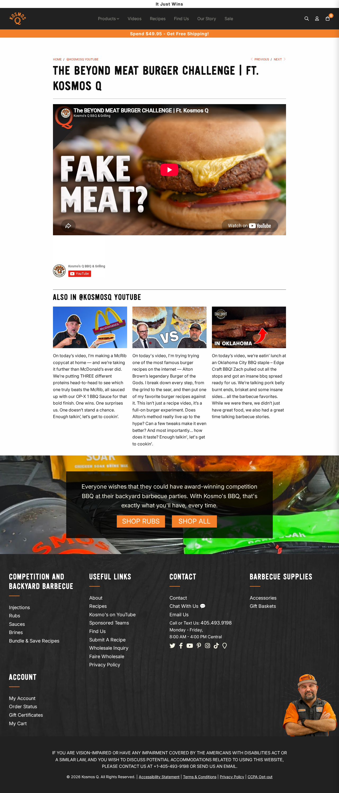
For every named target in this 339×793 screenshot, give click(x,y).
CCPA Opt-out (260, 776)
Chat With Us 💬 (188, 606)
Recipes (158, 18)
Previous (261, 59)
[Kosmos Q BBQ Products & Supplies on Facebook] (181, 646)
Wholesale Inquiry (108, 648)
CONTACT (183, 577)
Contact (178, 598)
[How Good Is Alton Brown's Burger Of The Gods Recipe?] (169, 327)
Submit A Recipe (107, 640)
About (95, 598)
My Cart (18, 723)
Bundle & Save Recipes (34, 641)
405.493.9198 (216, 623)
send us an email (216, 766)
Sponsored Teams (109, 623)
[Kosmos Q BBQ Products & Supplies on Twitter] (172, 646)
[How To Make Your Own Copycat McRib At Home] (90, 327)
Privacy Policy (104, 664)
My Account (22, 698)
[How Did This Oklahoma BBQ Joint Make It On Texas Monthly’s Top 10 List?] (249, 327)
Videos (134, 18)
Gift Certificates (26, 715)
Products (107, 18)
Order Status (23, 706)
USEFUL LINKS (110, 577)
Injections (19, 607)
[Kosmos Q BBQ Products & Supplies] (17, 18)
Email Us (179, 614)
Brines (16, 632)
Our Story (206, 18)
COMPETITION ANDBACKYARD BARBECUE (41, 582)
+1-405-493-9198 (171, 766)
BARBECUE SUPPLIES (281, 577)
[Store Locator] (224, 646)
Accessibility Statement (159, 776)
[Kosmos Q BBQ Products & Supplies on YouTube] (189, 646)
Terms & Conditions (199, 776)
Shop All (195, 521)
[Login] (317, 19)
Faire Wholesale (106, 656)
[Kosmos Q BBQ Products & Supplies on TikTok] (216, 646)
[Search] (307, 19)
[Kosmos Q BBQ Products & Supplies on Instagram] (207, 646)
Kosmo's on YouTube (112, 614)
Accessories (263, 598)
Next (278, 59)
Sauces (17, 624)
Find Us (181, 18)
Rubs (14, 615)
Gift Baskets (263, 606)
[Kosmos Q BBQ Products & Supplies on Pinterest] (199, 646)
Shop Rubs (141, 521)
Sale (229, 18)
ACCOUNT (23, 677)
